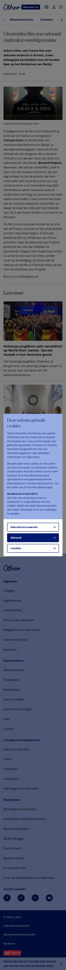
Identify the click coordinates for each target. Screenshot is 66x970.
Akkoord (16, 537)
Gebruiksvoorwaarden (24, 527)
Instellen (16, 548)
